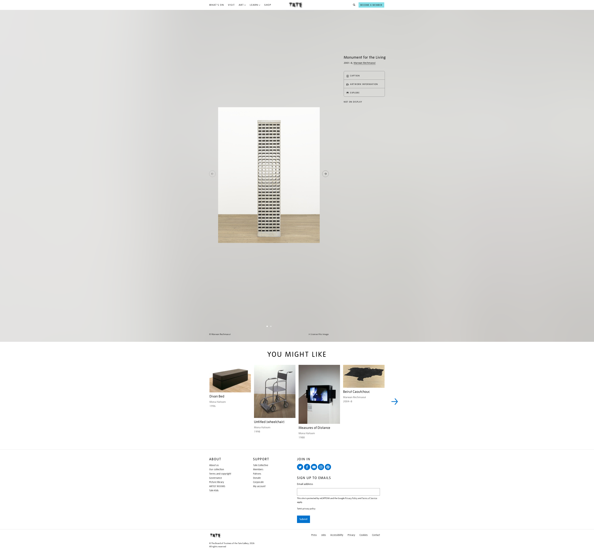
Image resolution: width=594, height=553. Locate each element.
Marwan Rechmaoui (365, 63)
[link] (257, 545)
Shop (267, 4)
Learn (254, 4)
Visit (231, 4)
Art (241, 4)
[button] (353, 5)
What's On (216, 4)
